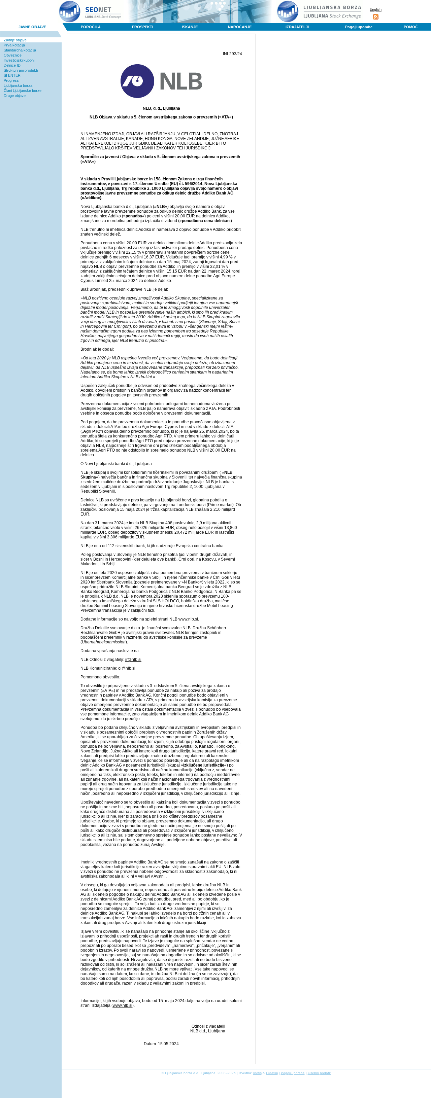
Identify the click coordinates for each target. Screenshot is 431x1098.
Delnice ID (12, 65)
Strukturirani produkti (21, 70)
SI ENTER (12, 75)
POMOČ (411, 27)
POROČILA (91, 27)
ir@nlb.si (133, 659)
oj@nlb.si (126, 668)
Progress (11, 80)
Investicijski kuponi (19, 60)
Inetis (257, 1073)
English (376, 9)
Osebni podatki (319, 1073)
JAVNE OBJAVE (32, 27)
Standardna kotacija (20, 50)
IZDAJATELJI (297, 27)
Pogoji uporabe (358, 27)
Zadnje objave (15, 40)
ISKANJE (190, 27)
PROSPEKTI (142, 27)
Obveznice (13, 55)
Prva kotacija (14, 45)
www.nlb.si (122, 1005)
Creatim (272, 1073)
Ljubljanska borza (18, 85)
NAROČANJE (240, 27)
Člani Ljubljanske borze (22, 90)
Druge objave (15, 96)
